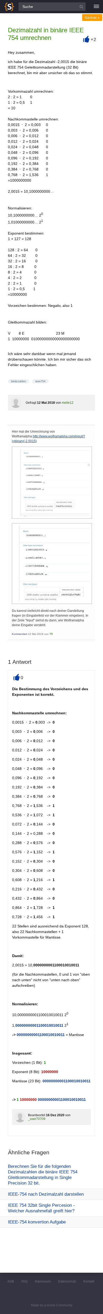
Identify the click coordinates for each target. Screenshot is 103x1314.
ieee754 (40, 381)
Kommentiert (19, 634)
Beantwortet (36, 1115)
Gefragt (31, 403)
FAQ (24, 1281)
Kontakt (88, 1281)
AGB (10, 1281)
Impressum (43, 1281)
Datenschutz (67, 1281)
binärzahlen (18, 381)
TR (51, 634)
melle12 (67, 403)
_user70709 (36, 1119)
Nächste (92, 18)
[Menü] (96, 6)
